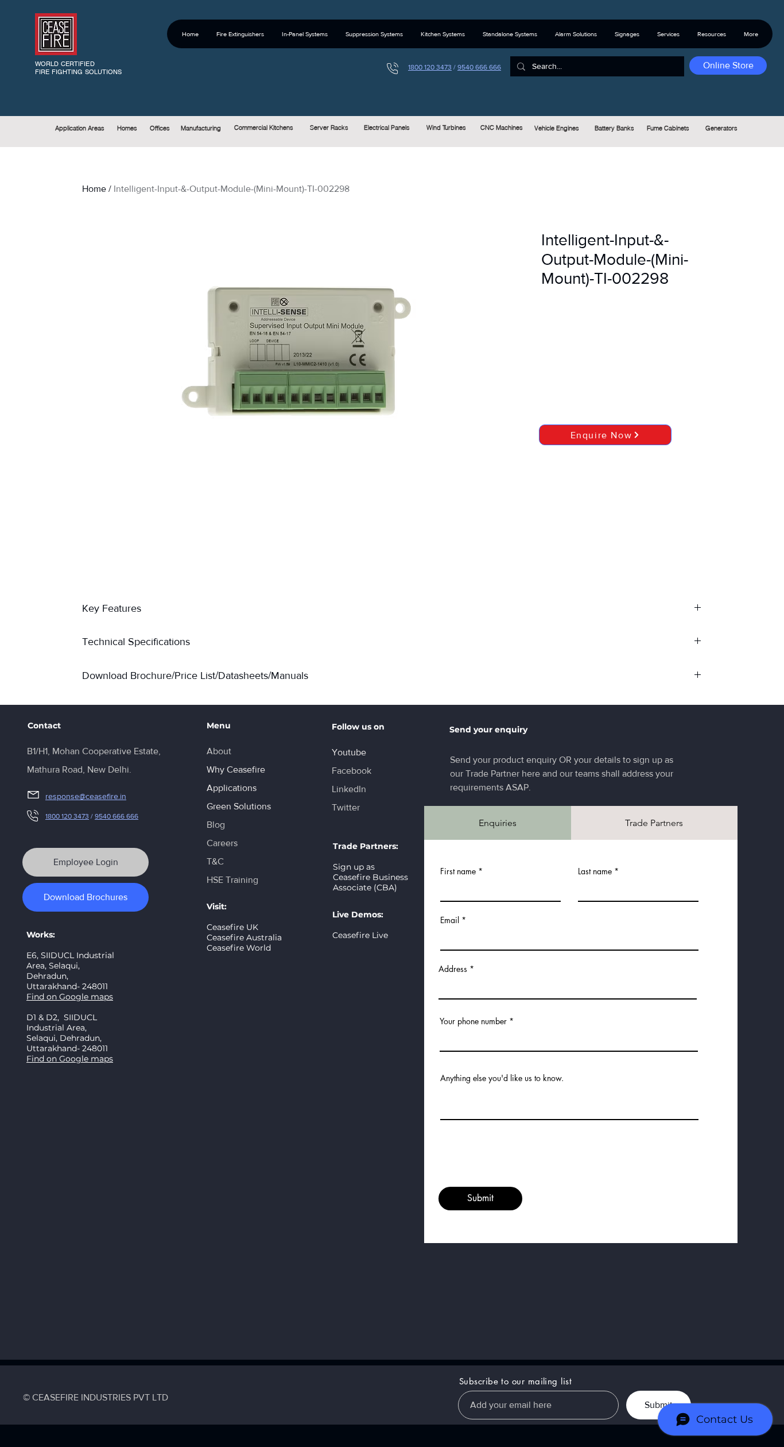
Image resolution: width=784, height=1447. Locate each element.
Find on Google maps (69, 996)
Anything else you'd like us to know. (502, 1078)
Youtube (349, 752)
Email (449, 920)
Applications (232, 788)
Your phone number (473, 1021)
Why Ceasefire (236, 769)
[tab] (497, 823)
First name (458, 871)
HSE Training (232, 880)
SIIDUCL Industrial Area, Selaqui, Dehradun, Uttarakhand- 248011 (67, 1033)
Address (452, 969)
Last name (595, 871)
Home (94, 189)
